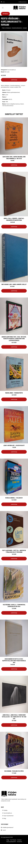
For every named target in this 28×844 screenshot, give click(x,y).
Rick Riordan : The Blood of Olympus (14, 771)
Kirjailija (5, 810)
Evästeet (19, 840)
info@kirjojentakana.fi (22, 1)
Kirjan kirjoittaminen (8, 815)
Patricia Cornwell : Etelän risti (14, 498)
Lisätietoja (14, 79)
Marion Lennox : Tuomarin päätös (14, 393)
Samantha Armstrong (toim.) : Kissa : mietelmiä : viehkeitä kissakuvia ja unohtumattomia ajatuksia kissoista (14, 338)
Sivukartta (19, 841)
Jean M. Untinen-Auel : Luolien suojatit (14, 445)
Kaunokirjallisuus (11, 69)
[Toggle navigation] (2, 7)
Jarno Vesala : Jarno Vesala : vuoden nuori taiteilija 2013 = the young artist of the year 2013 (14, 716)
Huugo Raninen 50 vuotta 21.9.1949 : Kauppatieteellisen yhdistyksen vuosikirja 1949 (14, 660)
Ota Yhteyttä (13, 840)
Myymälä (5, 13)
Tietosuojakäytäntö (11, 841)
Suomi (3, 1)
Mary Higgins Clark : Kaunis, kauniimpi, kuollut (14, 284)
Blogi (4, 818)
